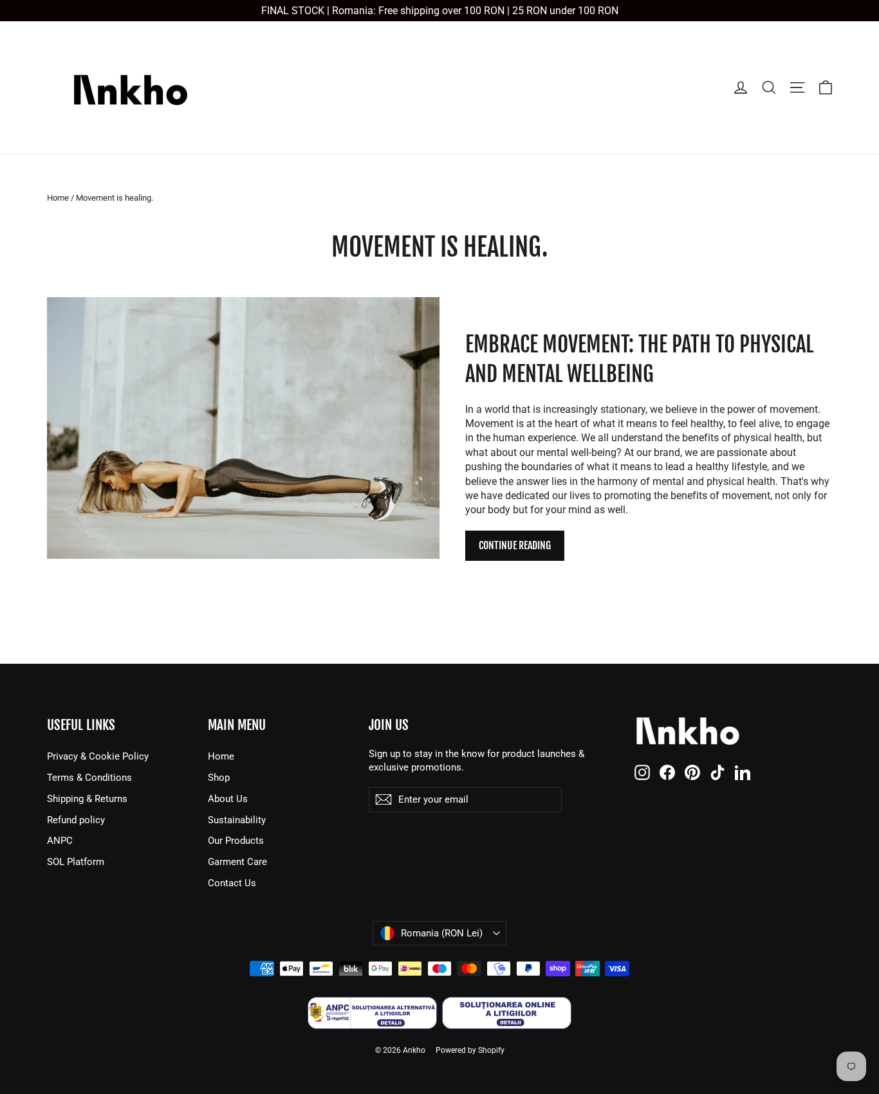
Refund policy (76, 820)
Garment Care (237, 862)
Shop (219, 777)
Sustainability (237, 820)
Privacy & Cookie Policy (98, 756)
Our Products (236, 840)
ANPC (60, 840)
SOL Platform (75, 862)
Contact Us (232, 883)
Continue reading (515, 545)
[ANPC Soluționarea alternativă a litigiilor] (372, 1013)
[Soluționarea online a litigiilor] (506, 1013)
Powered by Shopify (470, 1050)
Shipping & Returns (87, 799)
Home (58, 198)
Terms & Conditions (89, 777)
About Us (228, 799)
